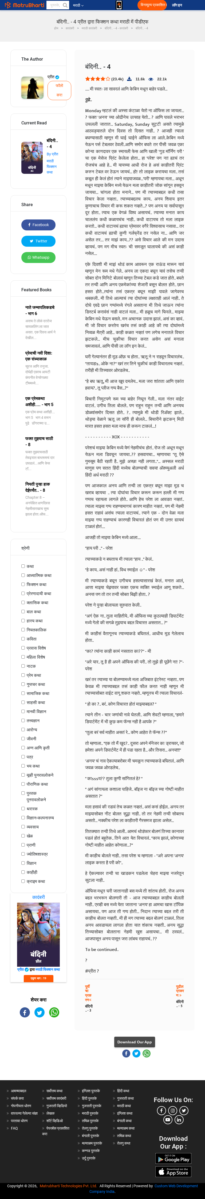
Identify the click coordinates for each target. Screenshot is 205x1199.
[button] (65, 5)
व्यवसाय (33, 827)
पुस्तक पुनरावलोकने (36, 796)
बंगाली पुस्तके (90, 1136)
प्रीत (51, 76)
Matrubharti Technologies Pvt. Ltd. (69, 1186)
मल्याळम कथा (126, 1128)
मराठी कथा (124, 1106)
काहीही (32, 872)
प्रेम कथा (34, 675)
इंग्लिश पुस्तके (91, 1091)
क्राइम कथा (36, 881)
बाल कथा (34, 611)
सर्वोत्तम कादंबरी (56, 1098)
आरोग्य (32, 729)
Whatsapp (40, 257)
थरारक (32, 808)
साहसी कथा (36, 702)
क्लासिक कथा (37, 602)
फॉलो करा (59, 90)
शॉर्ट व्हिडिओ (54, 1121)
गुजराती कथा (125, 1098)
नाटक (31, 666)
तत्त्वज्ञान (33, 720)
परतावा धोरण (20, 1121)
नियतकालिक (36, 629)
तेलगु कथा (123, 1143)
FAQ (14, 1128)
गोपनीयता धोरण (21, 1106)
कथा (30, 566)
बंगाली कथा (124, 1121)
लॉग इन (178, 5)
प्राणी (31, 845)
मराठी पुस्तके (90, 1113)
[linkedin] (179, 1119)
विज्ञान (31, 863)
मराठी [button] (76, 5)
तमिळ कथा (124, 1136)
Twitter (41, 241)
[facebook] (161, 1110)
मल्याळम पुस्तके (92, 1143)
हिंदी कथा (123, 1091)
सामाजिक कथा (38, 693)
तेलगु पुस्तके (90, 1128)
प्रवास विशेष (36, 648)
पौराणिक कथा (37, 784)
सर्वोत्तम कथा (54, 1091)
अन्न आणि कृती (38, 747)
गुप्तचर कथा (36, 684)
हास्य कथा (35, 620)
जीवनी (31, 738)
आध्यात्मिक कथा (39, 575)
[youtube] (167, 1119)
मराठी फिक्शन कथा (52, 166)
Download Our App (134, 1042)
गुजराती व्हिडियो (56, 1106)
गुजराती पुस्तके (91, 1106)
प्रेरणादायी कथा (39, 593)
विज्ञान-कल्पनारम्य (40, 817)
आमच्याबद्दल (18, 1091)
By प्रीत (52, 154)
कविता (32, 639)
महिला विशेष (36, 657)
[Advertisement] (38, 1053)
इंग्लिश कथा (124, 1113)
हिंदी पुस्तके (89, 1098)
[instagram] (172, 1110)
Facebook (40, 225)
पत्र (30, 757)
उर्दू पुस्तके (88, 1158)
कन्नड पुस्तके (91, 1151)
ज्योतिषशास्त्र (37, 854)
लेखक (50, 1113)
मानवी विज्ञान (36, 711)
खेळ (30, 836)
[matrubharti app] (119, 5)
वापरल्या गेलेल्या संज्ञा (24, 1113)
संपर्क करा (17, 1098)
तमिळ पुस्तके (90, 1121)
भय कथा (33, 766)
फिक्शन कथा (36, 584)
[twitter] (183, 1110)
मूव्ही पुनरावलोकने (40, 775)
